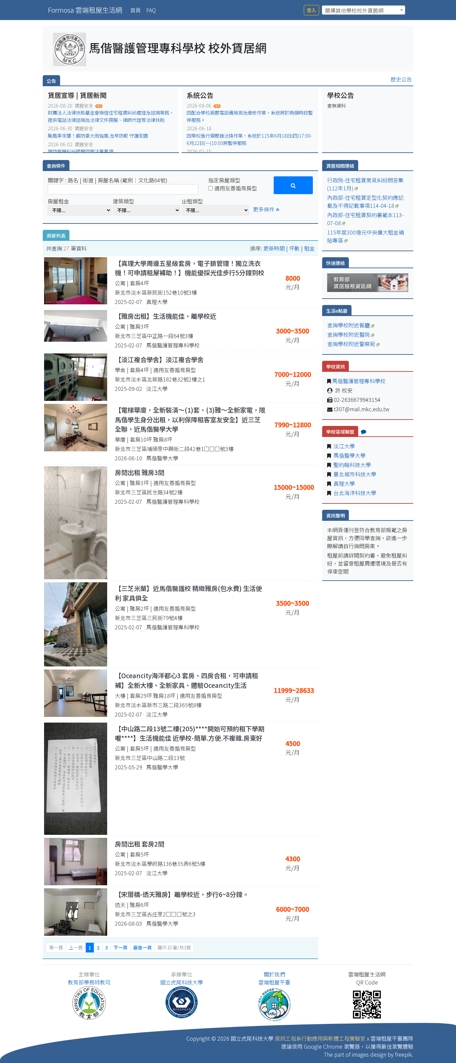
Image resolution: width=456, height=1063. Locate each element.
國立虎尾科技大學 (181, 982)
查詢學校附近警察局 (351, 344)
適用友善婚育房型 (235, 188)
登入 (311, 10)
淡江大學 (343, 446)
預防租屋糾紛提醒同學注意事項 (80, 151)
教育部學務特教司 (89, 982)
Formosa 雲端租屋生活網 (85, 10)
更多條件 (264, 209)
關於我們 (274, 974)
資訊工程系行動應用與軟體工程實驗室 (320, 1038)
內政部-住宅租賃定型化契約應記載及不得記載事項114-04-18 (365, 201)
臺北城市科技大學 (354, 474)
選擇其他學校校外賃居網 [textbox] (354, 10)
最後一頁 (142, 947)
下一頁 (120, 947)
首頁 (137, 10)
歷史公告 (401, 79)
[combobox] (363, 10)
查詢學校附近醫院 (348, 334)
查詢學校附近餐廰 (348, 325)
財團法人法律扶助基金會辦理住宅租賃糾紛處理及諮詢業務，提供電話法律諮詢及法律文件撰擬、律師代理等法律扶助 (111, 116)
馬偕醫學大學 (349, 455)
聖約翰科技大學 (351, 465)
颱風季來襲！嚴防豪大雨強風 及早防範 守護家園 (98, 135)
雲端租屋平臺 (274, 982)
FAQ (151, 10)
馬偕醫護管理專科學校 (358, 381)
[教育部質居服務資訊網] (368, 282)
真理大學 (343, 483)
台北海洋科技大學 (354, 493)
